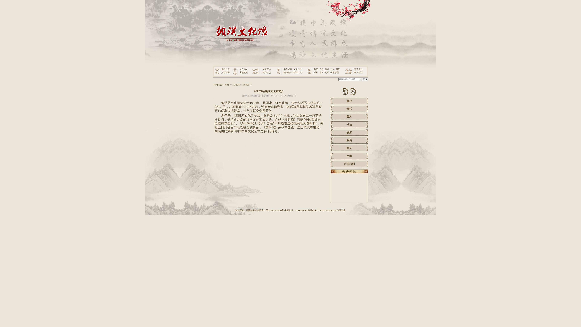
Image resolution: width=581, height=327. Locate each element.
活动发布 (225, 72)
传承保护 (297, 69)
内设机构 (244, 72)
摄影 (338, 69)
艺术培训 (334, 72)
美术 (327, 69)
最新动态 (225, 69)
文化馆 (236, 85)
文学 (327, 72)
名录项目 (288, 69)
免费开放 (266, 69)
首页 (227, 85)
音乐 (321, 69)
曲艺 (321, 72)
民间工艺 (297, 72)
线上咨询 (358, 72)
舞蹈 (316, 69)
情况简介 (244, 69)
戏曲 (349, 140)
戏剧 (316, 72)
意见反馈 (358, 69)
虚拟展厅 (288, 72)
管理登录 (341, 210)
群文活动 (266, 72)
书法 (332, 69)
